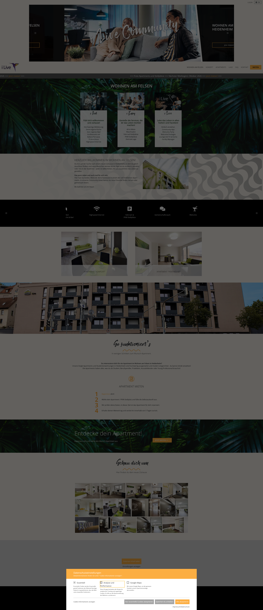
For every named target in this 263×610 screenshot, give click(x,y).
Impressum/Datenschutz (181, 607)
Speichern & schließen (164, 602)
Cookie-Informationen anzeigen (84, 602)
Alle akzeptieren (182, 602)
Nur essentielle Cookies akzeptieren (139, 602)
